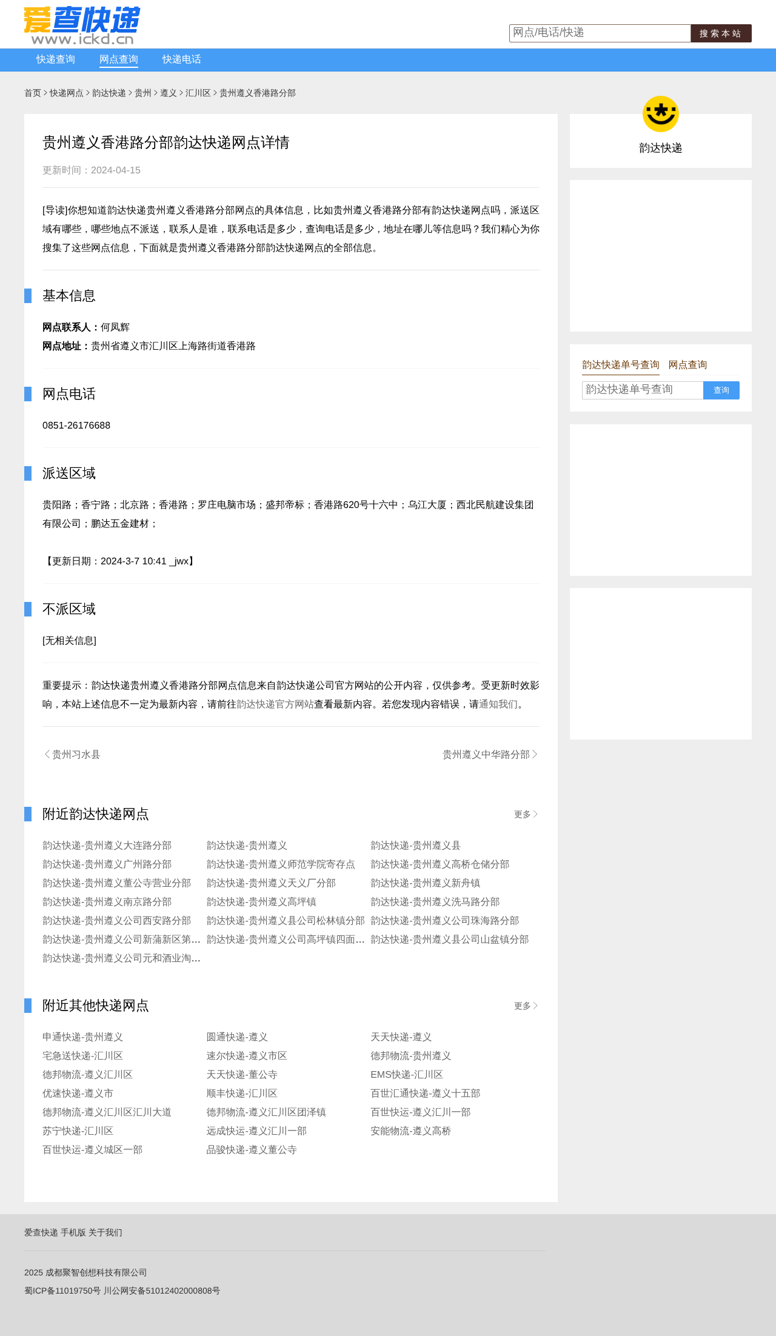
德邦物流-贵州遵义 (410, 1056)
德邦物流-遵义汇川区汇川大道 (107, 1112)
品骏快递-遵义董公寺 (252, 1150)
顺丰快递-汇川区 (242, 1094)
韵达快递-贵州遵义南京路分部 (107, 902)
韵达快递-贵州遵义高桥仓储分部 (439, 865)
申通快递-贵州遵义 (82, 1037)
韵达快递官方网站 (275, 705)
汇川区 (198, 93)
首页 (32, 93)
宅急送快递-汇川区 (82, 1056)
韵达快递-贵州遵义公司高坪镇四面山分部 (295, 940)
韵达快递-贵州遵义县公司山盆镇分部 (449, 940)
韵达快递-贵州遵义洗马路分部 (435, 902)
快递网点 (67, 93)
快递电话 (181, 60)
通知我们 (498, 705)
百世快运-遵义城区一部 (92, 1150)
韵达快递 (109, 93)
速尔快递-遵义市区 (247, 1056)
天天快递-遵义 (401, 1037)
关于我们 (105, 1232)
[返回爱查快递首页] (82, 41)
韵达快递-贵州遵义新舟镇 (425, 883)
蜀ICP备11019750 (58, 1290)
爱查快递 (41, 1232)
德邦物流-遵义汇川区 (87, 1075)
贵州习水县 (71, 754)
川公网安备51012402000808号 (161, 1290)
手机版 (73, 1232)
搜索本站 (721, 33)
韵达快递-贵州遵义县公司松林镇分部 (286, 921)
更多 (527, 814)
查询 (721, 390)
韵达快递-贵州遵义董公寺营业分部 (116, 883)
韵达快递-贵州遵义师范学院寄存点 (281, 865)
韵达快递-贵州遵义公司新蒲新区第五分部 (131, 940)
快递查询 (55, 60)
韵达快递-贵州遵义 (247, 846)
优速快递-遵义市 (77, 1094)
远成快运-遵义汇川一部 (257, 1131)
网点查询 (118, 60)
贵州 (143, 93)
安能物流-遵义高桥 (410, 1131)
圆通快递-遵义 (237, 1037)
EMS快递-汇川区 (406, 1075)
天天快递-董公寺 (242, 1075)
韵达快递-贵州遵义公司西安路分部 (116, 921)
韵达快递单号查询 (621, 365)
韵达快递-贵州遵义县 (415, 846)
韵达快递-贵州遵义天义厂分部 (271, 883)
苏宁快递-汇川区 (77, 1131)
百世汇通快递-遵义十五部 (425, 1094)
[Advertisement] (661, 256)
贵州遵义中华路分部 (491, 754)
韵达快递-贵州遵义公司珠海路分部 (444, 921)
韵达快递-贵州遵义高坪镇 (261, 902)
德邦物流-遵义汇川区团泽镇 (266, 1112)
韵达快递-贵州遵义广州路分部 (107, 865)
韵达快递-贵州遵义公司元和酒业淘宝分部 (131, 959)
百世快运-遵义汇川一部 (420, 1112)
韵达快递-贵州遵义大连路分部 (107, 846)
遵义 (168, 93)
